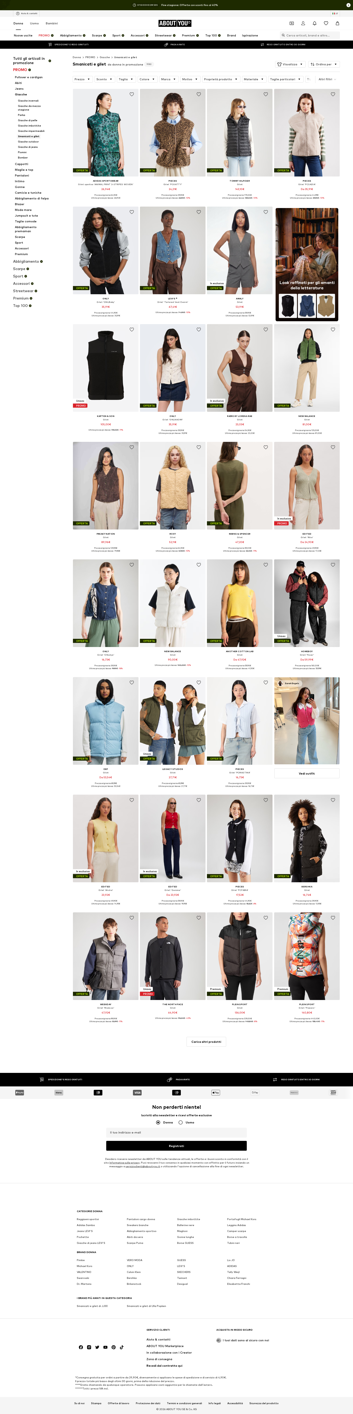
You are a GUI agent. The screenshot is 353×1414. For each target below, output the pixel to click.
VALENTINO (84, 1272)
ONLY (130, 1266)
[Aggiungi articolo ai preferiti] (131, 94)
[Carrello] (337, 23)
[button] (290, 64)
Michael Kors (84, 1266)
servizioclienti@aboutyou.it (143, 1166)
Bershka (132, 1277)
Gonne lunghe (185, 1237)
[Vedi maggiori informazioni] (106, 201)
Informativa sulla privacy (124, 1162)
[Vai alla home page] (99, 1331)
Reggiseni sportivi (88, 1219)
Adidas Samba (86, 1225)
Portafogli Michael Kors (241, 1219)
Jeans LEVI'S (85, 1231)
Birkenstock (134, 1283)
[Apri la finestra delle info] (348, 5)
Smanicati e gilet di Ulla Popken (146, 1306)
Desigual (182, 1283)
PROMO (90, 57)
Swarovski (83, 1277)
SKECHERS (184, 1272)
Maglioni (182, 1231)
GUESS (181, 1260)
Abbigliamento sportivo (141, 1231)
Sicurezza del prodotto (264, 1403)
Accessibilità (235, 1403)
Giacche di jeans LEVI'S (91, 1242)
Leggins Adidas (236, 1225)
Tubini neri (233, 1242)
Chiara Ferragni (236, 1277)
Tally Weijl (233, 1272)
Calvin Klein (134, 1272)
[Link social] (80, 1347)
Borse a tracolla (237, 1237)
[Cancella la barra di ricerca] (337, 35)
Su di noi (79, 1403)
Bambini (52, 23)
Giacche (105, 57)
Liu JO (231, 1260)
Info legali (215, 1403)
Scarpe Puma (135, 1242)
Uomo (34, 23)
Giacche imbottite (188, 1219)
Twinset (182, 1277)
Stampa (96, 1403)
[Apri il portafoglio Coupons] (291, 23)
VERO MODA (134, 1260)
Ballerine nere (185, 1225)
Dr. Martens (84, 1283)
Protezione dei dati (148, 1403)
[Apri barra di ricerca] (282, 35)
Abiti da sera (135, 1237)
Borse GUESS (185, 1242)
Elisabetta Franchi (238, 1283)
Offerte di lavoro (118, 1403)
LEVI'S (181, 1266)
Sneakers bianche (138, 1225)
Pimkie (81, 1260)
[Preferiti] (326, 23)
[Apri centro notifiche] (314, 23)
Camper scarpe (236, 1231)
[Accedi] (303, 23)
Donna (18, 23)
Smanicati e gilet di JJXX (92, 1306)
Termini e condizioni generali (184, 1403)
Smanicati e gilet (125, 57)
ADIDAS (232, 1266)
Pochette (83, 1237)
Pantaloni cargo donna (141, 1219)
